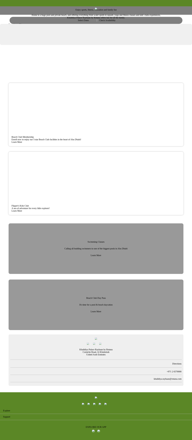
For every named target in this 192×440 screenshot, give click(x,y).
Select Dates (83, 20)
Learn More (96, 255)
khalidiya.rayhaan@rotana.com (167, 379)
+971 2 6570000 (173, 371)
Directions (176, 364)
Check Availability (107, 20)
